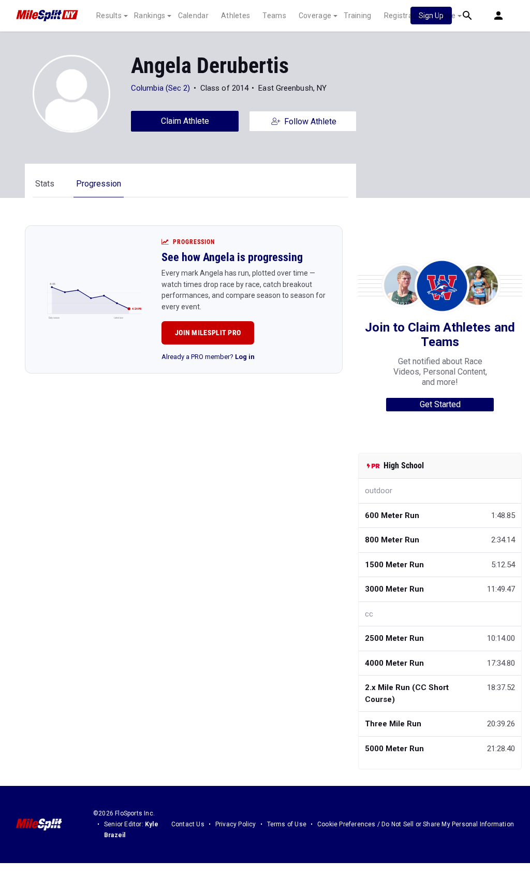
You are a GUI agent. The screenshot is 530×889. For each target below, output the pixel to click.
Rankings (149, 15)
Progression (98, 184)
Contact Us (187, 824)
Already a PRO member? (208, 357)
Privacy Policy (235, 824)
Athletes (235, 15)
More (446, 15)
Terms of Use (286, 824)
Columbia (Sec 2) (160, 88)
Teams (274, 15)
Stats (44, 184)
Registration (405, 15)
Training (357, 15)
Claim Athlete (185, 121)
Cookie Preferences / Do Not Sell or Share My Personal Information (415, 824)
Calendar (193, 15)
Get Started (440, 404)
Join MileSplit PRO (208, 332)
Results (109, 15)
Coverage (315, 15)
